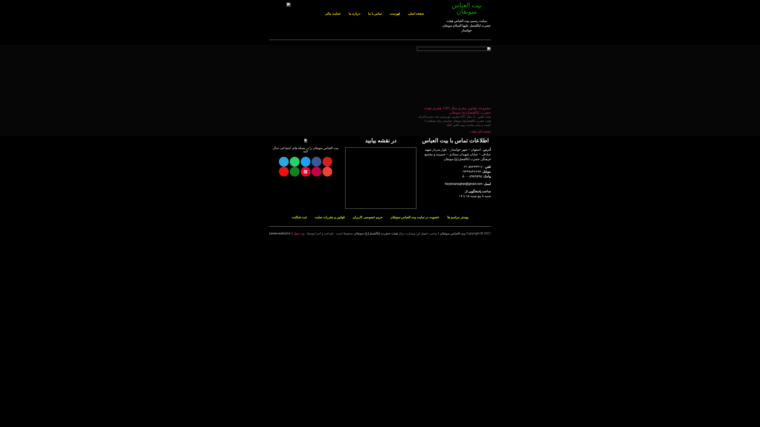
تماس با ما (375, 13)
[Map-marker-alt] (284, 172)
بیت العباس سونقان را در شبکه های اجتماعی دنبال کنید (305, 149)
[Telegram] (284, 162)
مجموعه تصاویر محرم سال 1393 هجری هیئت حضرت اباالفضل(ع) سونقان (457, 110)
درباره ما (354, 13)
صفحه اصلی (416, 13)
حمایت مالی (333, 13)
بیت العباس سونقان (467, 8)
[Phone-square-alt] (295, 172)
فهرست (395, 13)
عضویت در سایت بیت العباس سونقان (414, 217)
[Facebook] (316, 162)
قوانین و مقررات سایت (330, 217)
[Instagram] (316, 172)
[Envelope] (327, 172)
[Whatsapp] (295, 162)
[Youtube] (327, 162)
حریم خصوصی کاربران (368, 217)
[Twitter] (306, 162)
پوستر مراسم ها (457, 217)
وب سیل (299, 233)
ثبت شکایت (299, 217)
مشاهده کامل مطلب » (480, 131)
